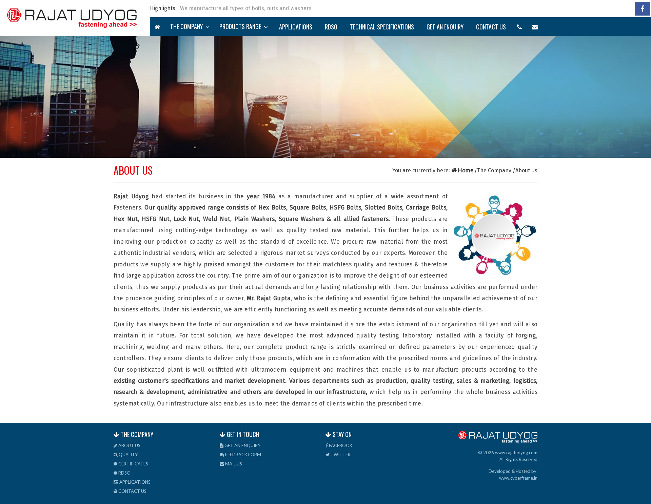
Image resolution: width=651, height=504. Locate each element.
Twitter (340, 454)
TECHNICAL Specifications (382, 26)
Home (465, 170)
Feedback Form (242, 454)
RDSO (331, 26)
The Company (187, 26)
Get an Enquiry (445, 26)
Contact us (491, 26)
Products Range (241, 26)
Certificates (132, 463)
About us (128, 445)
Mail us (233, 463)
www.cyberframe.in (518, 478)
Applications (295, 26)
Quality (128, 454)
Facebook (340, 445)
